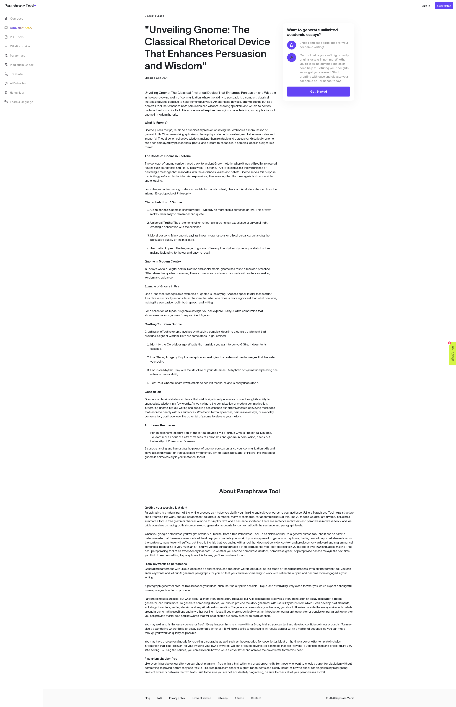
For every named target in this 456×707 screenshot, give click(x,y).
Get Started (318, 91)
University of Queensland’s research (174, 441)
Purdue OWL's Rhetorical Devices (248, 432)
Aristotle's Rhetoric (253, 189)
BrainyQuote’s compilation (240, 311)
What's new (451, 351)
